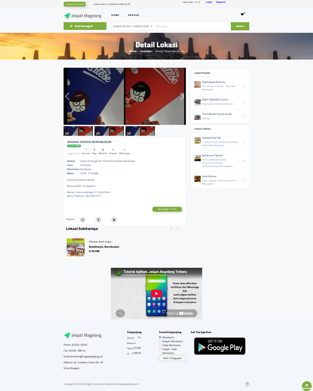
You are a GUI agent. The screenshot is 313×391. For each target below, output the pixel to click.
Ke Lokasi (167, 209)
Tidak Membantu (171, 345)
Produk (133, 15)
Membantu (168, 337)
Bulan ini (131, 343)
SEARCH (240, 26)
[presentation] (171, 228)
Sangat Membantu (172, 341)
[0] (242, 14)
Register (221, 2)
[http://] (103, 149)
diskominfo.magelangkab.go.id (121, 384)
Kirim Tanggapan (172, 358)
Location (146, 51)
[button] (182, 96)
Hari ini (130, 338)
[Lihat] (134, 96)
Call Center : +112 (191, 2)
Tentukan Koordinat (74, 4)
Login (209, 2)
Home (115, 15)
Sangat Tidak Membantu (169, 351)
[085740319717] (113, 149)
